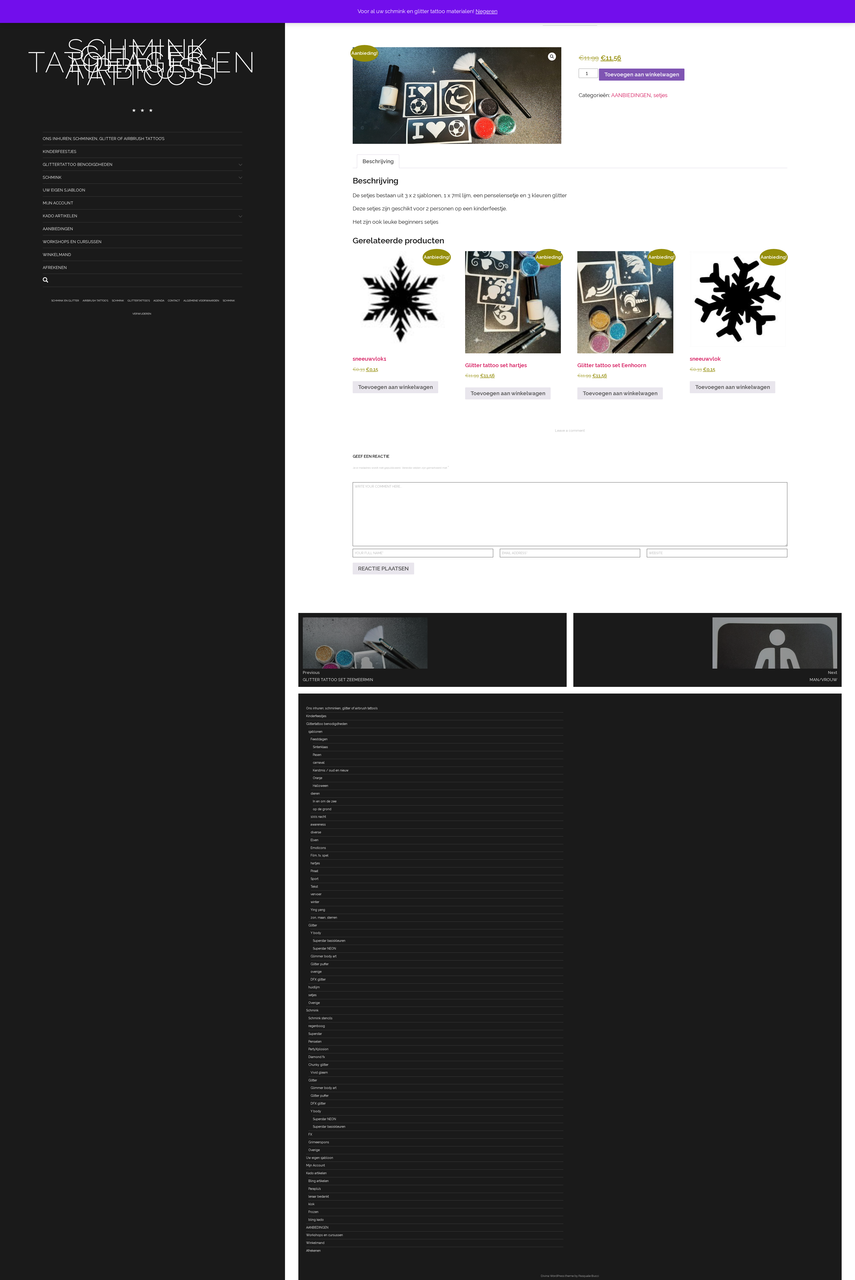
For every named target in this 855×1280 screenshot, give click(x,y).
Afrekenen (55, 267)
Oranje (317, 778)
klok (311, 1204)
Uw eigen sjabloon (64, 190)
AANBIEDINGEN (58, 228)
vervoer (316, 894)
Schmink (52, 177)
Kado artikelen (60, 216)
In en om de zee (324, 801)
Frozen (313, 1212)
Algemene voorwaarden (201, 300)
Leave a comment (570, 430)
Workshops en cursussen (72, 241)
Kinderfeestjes (59, 151)
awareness (318, 824)
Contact (174, 300)
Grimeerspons (318, 1142)
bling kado (316, 1219)
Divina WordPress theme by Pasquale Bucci (570, 1276)
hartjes (315, 863)
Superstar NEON (324, 948)
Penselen (315, 1041)
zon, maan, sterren (324, 917)
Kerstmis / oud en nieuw (330, 770)
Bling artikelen (318, 1181)
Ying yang (318, 910)
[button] (552, 57)
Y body (316, 933)
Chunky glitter (318, 1064)
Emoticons (318, 848)
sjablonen (315, 731)
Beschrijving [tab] (378, 161)
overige (316, 971)
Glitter (312, 925)
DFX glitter (318, 979)
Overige (314, 1003)
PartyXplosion (318, 1049)
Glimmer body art (323, 956)
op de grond (322, 809)
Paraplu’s (314, 1188)
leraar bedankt (318, 1196)
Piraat (314, 871)
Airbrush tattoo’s (95, 300)
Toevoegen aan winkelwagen (641, 74)
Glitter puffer (320, 964)
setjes (660, 95)
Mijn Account (58, 203)
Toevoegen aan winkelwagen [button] (395, 387)
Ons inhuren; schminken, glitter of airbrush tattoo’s (104, 138)
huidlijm (314, 987)
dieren (315, 793)
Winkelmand (57, 254)
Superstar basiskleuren (329, 940)
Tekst (314, 886)
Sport (314, 879)
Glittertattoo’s (139, 300)
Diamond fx (316, 1057)
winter (315, 902)
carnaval (319, 762)
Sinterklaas (320, 747)
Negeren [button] (486, 11)
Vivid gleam (319, 1072)
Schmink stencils (320, 1018)
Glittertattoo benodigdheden (77, 164)
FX (310, 1134)
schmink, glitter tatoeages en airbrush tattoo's (142, 62)
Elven (314, 840)
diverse (316, 832)
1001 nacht (318, 816)
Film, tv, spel (319, 855)
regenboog (316, 1026)
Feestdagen (319, 739)
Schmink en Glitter (65, 300)
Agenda (158, 300)
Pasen (317, 755)
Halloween (320, 786)
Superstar (315, 1034)
